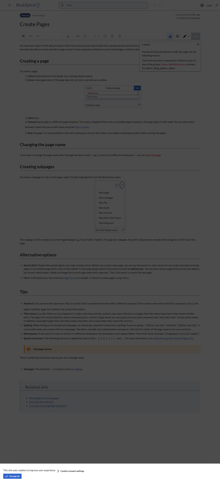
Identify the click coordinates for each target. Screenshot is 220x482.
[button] (70, 471)
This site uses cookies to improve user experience (29, 470)
